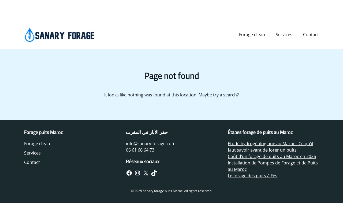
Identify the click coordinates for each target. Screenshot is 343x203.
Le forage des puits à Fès (252, 176)
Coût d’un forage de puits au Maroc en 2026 (272, 156)
